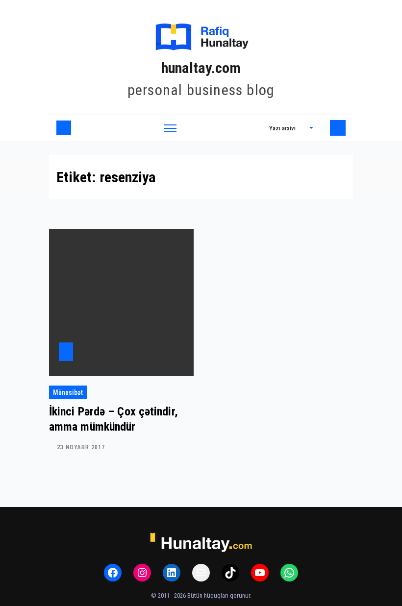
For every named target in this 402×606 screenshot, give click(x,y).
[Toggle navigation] (170, 128)
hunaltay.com (201, 67)
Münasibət (68, 392)
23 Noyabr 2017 (81, 447)
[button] (291, 128)
